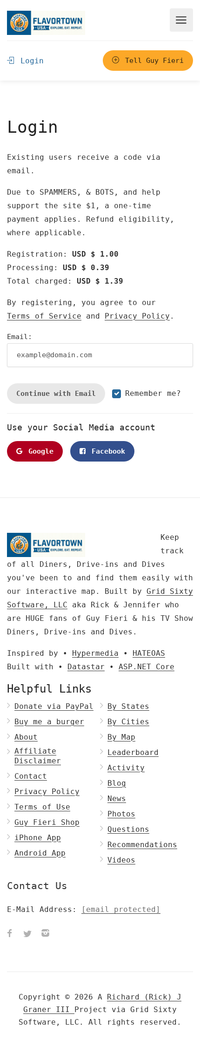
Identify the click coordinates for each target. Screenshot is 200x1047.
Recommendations (142, 844)
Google (38, 451)
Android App (40, 853)
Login (30, 60)
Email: (19, 337)
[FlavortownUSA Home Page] (46, 22)
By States (128, 706)
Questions (128, 829)
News (116, 798)
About (26, 737)
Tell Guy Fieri (152, 60)
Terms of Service (44, 316)
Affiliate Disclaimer (37, 756)
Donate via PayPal (53, 706)
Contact (30, 776)
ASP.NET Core (146, 666)
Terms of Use (42, 806)
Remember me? (153, 393)
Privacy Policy (137, 316)
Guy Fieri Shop (47, 822)
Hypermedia (95, 653)
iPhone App (37, 837)
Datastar (86, 666)
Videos (121, 860)
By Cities (128, 721)
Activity (126, 767)
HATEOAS (149, 653)
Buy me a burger (49, 721)
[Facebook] (10, 934)
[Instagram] (45, 934)
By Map (121, 737)
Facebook (106, 451)
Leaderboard (133, 752)
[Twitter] (27, 934)
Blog (116, 783)
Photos (121, 813)
